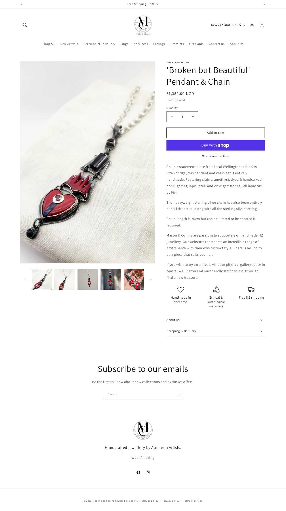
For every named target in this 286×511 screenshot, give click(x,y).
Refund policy (150, 500)
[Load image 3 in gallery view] (87, 279)
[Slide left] (25, 279)
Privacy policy (171, 500)
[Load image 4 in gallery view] (110, 279)
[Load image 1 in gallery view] (41, 279)
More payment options (215, 156)
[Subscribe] (178, 395)
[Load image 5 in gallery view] (134, 279)
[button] (25, 25)
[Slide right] (150, 279)
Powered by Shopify (126, 500)
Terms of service (192, 500)
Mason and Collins (103, 500)
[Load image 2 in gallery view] (64, 279)
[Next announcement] (264, 4)
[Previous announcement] (22, 4)
